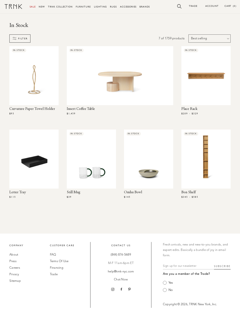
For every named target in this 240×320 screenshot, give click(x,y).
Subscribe (222, 266)
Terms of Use (59, 261)
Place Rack (189, 109)
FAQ (53, 254)
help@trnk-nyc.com (121, 271)
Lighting (100, 6)
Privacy (14, 274)
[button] (179, 6)
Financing (56, 267)
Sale (33, 6)
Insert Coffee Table (81, 109)
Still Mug (73, 192)
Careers (14, 267)
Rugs (113, 6)
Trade (193, 6)
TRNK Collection (60, 6)
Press (13, 261)
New (42, 6)
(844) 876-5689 (121, 254)
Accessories (128, 6)
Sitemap (15, 281)
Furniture (83, 6)
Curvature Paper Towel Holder (32, 109)
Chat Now (121, 279)
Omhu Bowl (133, 192)
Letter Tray (17, 192)
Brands (144, 6)
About (13, 254)
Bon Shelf (188, 192)
